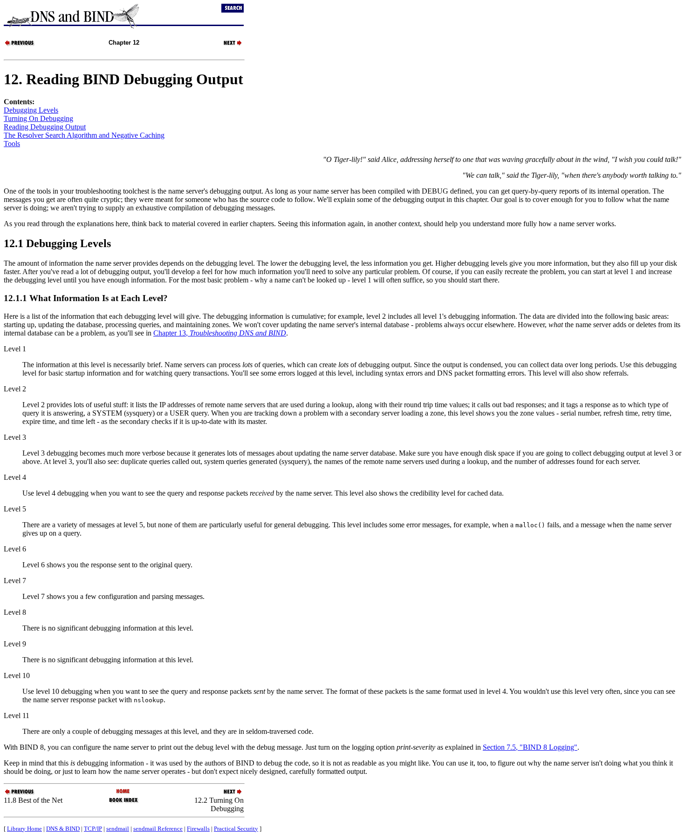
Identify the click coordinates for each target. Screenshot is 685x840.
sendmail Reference (158, 828)
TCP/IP (93, 828)
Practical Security (236, 828)
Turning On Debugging (38, 118)
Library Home (24, 828)
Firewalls (198, 828)
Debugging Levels (31, 110)
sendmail (117, 828)
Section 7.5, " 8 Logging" (530, 747)
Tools (12, 144)
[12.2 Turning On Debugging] (227, 45)
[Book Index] (123, 802)
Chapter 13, (219, 333)
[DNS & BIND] (123, 792)
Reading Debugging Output (45, 127)
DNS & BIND (63, 828)
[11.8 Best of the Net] (20, 45)
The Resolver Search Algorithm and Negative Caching (84, 135)
